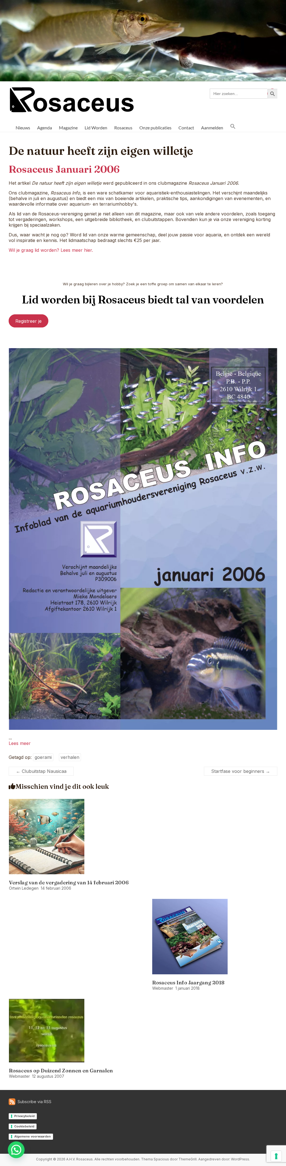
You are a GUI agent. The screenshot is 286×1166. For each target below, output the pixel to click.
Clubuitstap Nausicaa (41, 771)
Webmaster (162, 988)
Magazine (68, 127)
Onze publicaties (155, 127)
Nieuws (23, 127)
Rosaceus (123, 127)
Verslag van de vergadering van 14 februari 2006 (69, 882)
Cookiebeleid (24, 1126)
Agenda (44, 127)
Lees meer (20, 743)
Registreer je (28, 321)
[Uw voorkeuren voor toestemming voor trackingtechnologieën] (276, 1156)
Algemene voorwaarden (32, 1136)
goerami (43, 757)
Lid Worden (96, 127)
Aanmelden (212, 127)
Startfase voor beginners (240, 771)
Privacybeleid (24, 1116)
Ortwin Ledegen (24, 888)
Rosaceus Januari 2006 (64, 169)
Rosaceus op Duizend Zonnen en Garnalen (61, 1070)
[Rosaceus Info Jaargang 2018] (190, 901)
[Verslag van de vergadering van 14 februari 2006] (46, 801)
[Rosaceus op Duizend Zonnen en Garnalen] (46, 1001)
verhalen (70, 757)
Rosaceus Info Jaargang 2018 (188, 982)
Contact (186, 127)
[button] (233, 126)
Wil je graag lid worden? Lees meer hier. (51, 250)
